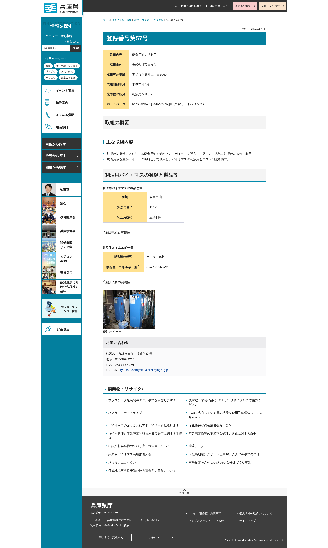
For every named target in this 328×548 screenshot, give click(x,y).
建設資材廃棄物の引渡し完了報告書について (139, 446)
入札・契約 (67, 71)
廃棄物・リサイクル (152, 20)
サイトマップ (247, 520)
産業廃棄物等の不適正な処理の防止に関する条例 (222, 433)
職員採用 (50, 71)
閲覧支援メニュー (220, 5)
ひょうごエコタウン (122, 462)
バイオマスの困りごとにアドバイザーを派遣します (143, 425)
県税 (48, 65)
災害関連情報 (243, 5)
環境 (136, 20)
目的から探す (56, 144)
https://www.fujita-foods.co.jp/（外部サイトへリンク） (169, 104)
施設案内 (62, 103)
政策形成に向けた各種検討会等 (69, 287)
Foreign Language (190, 5)
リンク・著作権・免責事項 (204, 513)
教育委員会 (68, 217)
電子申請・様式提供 (67, 65)
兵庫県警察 (68, 231)
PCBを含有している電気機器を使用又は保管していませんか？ (226, 415)
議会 (63, 203)
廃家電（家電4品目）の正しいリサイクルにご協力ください (225, 402)
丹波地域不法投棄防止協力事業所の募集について (142, 470)
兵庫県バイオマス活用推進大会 (129, 454)
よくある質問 (65, 115)
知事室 (64, 189)
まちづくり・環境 (122, 20)
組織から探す (56, 167)
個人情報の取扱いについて (255, 513)
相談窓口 (62, 127)
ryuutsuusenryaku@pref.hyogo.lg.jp (144, 370)
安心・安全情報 (270, 5)
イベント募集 (65, 90)
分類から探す (56, 156)
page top (184, 493)
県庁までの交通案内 (111, 537)
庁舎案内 (153, 537)
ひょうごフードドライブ (125, 412)
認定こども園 (68, 77)
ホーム (106, 20)
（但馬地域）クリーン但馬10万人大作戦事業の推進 (224, 454)
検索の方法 (73, 41)
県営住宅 (50, 77)
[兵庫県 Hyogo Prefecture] (63, 9)
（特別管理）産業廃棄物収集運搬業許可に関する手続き (145, 436)
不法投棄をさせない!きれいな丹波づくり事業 (220, 462)
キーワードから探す (59, 36)
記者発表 (63, 330)
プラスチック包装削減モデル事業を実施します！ (142, 400)
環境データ (196, 446)
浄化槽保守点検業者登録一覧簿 (210, 425)
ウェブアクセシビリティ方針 (206, 520)
